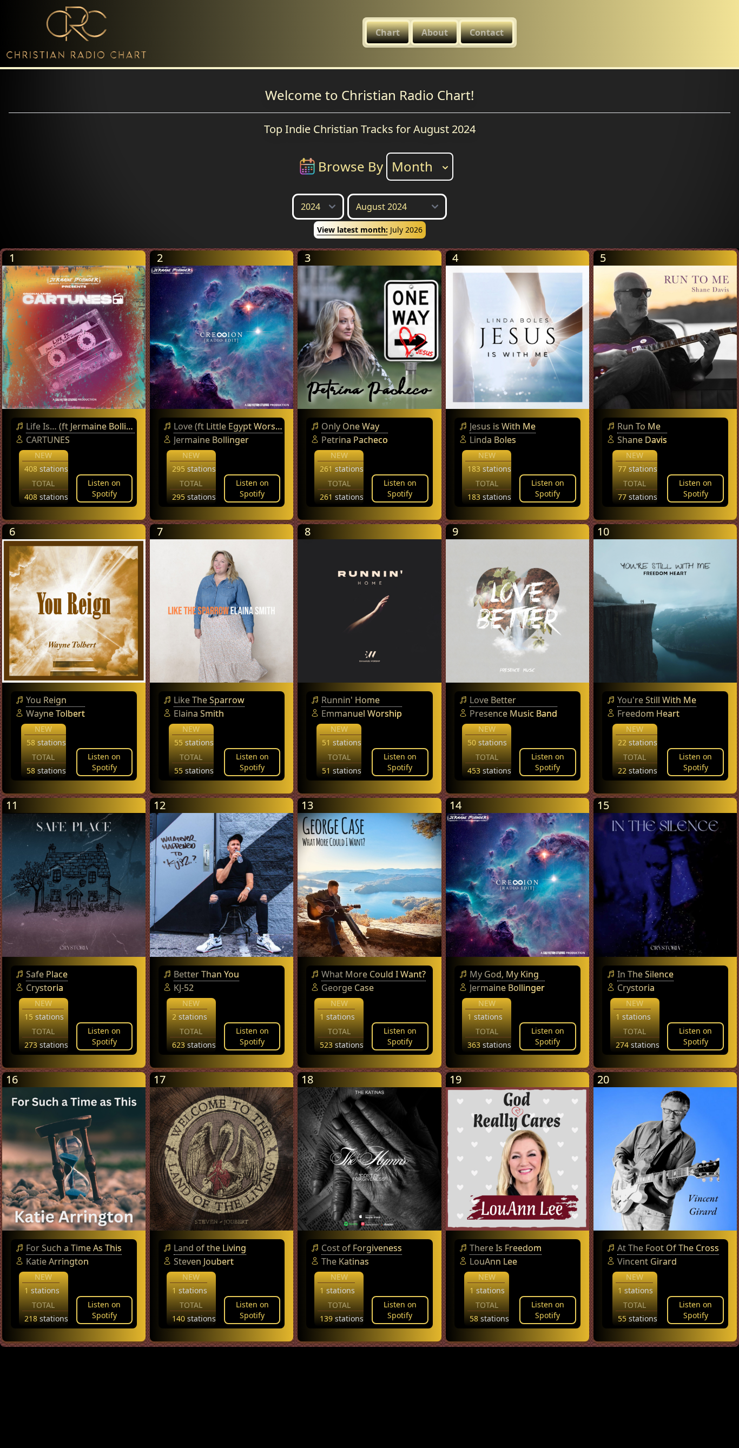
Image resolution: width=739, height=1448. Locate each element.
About (434, 32)
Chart (387, 32)
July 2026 (370, 229)
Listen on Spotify (104, 488)
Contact (487, 32)
